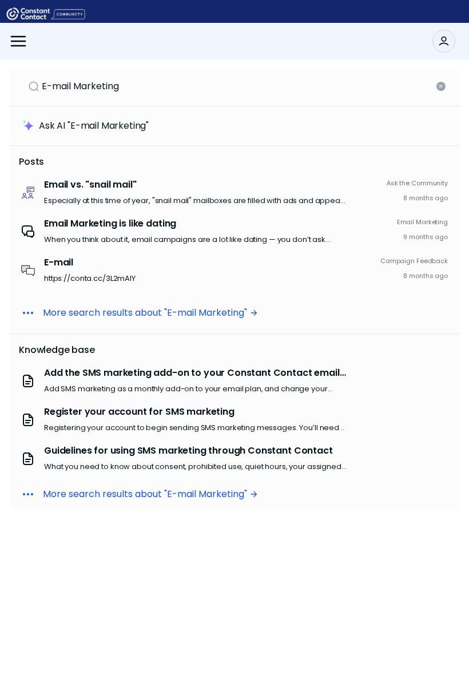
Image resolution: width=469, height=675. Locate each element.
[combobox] (238, 86)
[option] (234, 192)
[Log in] (443, 41)
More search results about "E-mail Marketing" (145, 312)
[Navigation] (18, 41)
